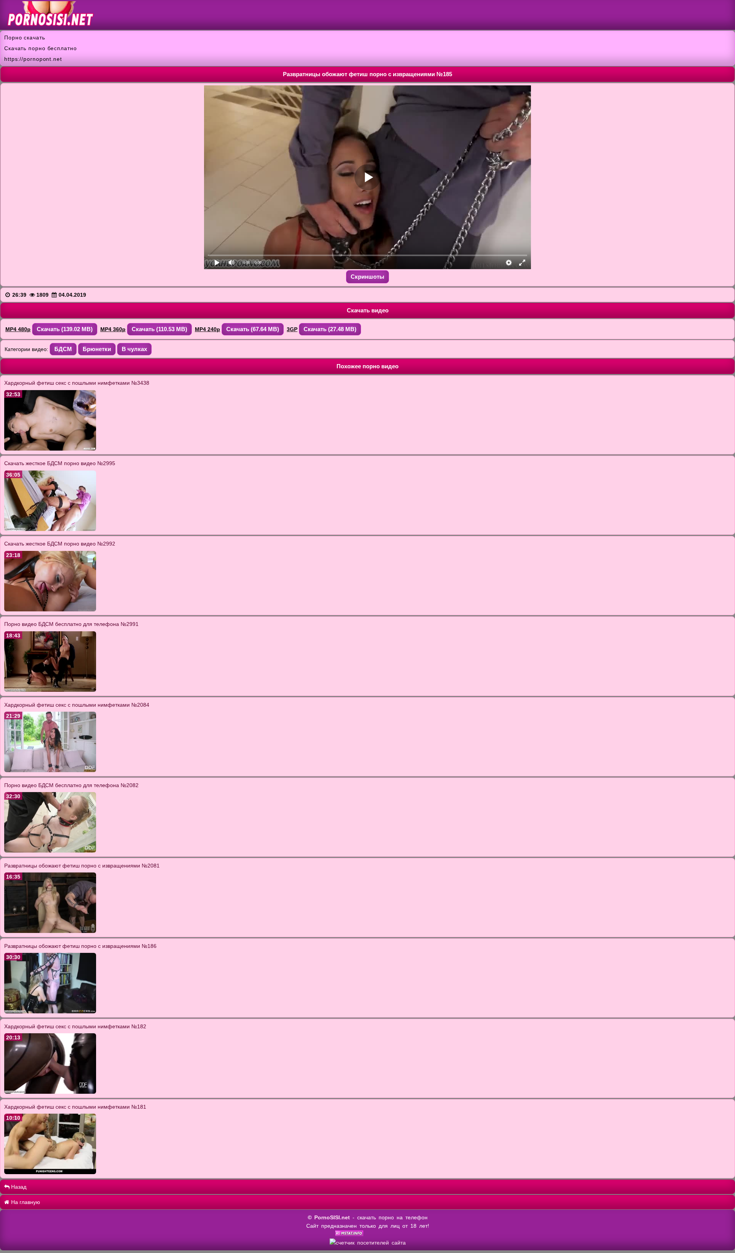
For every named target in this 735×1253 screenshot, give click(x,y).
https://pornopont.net (33, 59)
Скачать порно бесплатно (40, 48)
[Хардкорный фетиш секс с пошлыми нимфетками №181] (50, 1172)
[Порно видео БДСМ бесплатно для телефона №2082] (50, 851)
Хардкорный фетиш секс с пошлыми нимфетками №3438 (76, 383)
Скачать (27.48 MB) (330, 329)
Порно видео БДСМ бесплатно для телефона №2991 (71, 624)
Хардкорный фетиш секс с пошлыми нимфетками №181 (75, 1107)
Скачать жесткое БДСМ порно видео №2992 (59, 544)
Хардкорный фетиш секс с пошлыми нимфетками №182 (75, 1026)
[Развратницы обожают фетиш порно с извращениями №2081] (50, 931)
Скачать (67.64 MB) (252, 329)
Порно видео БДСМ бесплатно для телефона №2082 (71, 785)
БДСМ (63, 349)
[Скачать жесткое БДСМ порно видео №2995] (50, 529)
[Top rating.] (349, 1234)
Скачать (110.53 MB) (159, 329)
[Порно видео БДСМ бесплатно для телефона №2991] (50, 690)
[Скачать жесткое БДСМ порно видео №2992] (50, 609)
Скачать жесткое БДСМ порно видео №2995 (59, 463)
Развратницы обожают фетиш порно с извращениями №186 (80, 946)
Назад (18, 1187)
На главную (25, 1202)
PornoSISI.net (332, 1217)
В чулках (134, 349)
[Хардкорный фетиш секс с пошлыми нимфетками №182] (50, 1092)
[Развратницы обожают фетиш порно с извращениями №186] (50, 1011)
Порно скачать (24, 37)
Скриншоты (367, 276)
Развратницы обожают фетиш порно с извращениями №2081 (82, 866)
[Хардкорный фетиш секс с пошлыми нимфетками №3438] (50, 449)
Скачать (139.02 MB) (65, 329)
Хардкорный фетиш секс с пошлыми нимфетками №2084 (76, 705)
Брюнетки (97, 349)
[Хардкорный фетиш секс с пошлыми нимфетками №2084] (50, 770)
